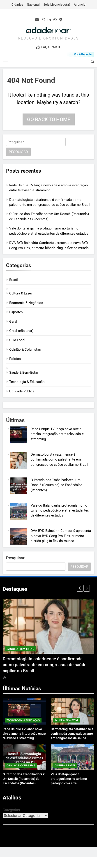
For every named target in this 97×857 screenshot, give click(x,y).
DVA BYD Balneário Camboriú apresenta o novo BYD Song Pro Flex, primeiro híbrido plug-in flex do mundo (61, 536)
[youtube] (37, 20)
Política (15, 359)
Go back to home (48, 119)
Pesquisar (15, 558)
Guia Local (17, 340)
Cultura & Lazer (20, 293)
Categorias (11, 810)
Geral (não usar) (21, 331)
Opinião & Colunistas (25, 349)
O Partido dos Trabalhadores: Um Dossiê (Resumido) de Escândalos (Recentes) (57, 485)
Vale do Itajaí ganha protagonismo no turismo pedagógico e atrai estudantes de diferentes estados (60, 510)
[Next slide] (86, 588)
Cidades (17, 4)
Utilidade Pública (22, 391)
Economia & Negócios (26, 303)
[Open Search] (92, 61)
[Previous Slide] (80, 588)
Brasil (13, 280)
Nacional (33, 4)
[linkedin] (49, 20)
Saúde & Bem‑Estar (23, 373)
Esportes (16, 312)
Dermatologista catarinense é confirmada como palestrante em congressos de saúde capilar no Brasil (59, 459)
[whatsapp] (55, 20)
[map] (60, 20)
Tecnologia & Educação (27, 382)
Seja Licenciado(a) (56, 4)
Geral (13, 322)
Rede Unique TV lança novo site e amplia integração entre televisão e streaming (57, 434)
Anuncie (79, 4)
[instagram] (43, 20)
